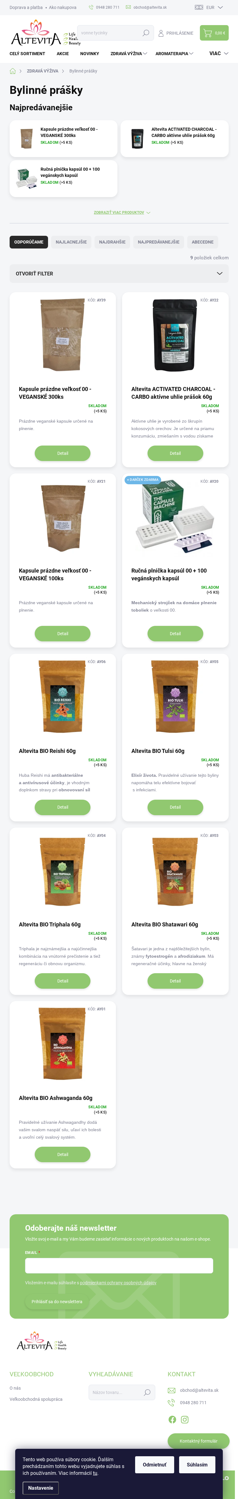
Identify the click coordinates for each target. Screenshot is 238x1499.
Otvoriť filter (34, 274)
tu (95, 1473)
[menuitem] (30, 53)
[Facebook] (172, 1418)
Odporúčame (28, 242)
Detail (62, 453)
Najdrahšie (112, 242)
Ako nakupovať (63, 7)
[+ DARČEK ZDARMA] (175, 519)
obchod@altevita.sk (199, 1390)
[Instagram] (184, 1418)
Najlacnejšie (71, 242)
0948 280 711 (193, 1402)
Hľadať (146, 32)
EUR (210, 7)
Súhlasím (197, 1465)
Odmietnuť (154, 1465)
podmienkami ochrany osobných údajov (118, 1282)
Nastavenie (40, 1488)
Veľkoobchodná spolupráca (36, 1399)
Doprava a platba (26, 7)
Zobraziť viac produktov (119, 212)
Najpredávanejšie (158, 242)
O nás (15, 1388)
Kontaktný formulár (199, 1441)
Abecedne (203, 242)
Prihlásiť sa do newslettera (57, 1301)
